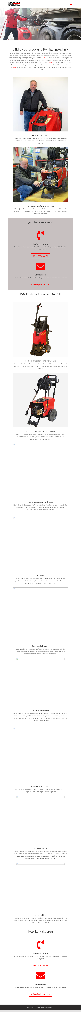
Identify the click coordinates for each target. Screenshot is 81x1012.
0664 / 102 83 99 (40, 255)
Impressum (30, 1007)
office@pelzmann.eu (40, 284)
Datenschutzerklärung (44, 1007)
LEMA (44, 58)
